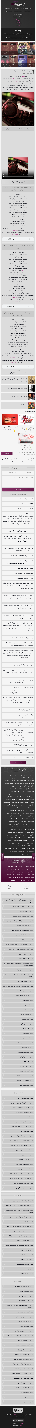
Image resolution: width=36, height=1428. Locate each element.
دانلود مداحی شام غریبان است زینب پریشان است (20, 1217)
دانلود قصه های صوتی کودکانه (25, 1081)
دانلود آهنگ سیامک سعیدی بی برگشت (23, 1108)
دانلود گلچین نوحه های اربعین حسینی (23, 1201)
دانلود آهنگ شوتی (28, 1033)
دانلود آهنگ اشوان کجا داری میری (24, 1287)
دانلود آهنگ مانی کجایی (26, 1291)
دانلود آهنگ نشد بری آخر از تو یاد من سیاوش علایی (19, 944)
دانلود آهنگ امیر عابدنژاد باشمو (24, 1345)
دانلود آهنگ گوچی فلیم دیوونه (24, 996)
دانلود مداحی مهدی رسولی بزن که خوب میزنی (21, 1141)
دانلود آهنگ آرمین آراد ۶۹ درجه (25, 991)
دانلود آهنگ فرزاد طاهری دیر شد (24, 1112)
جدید (17, 81)
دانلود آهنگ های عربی (27, 1048)
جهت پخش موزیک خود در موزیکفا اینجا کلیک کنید (18, 38)
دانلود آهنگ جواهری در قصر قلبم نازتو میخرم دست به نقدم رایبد (19, 976)
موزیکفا (18, 3)
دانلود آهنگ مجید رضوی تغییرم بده (23, 1150)
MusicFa (17, 30)
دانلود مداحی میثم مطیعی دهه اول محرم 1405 (21, 1236)
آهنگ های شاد (31, 460)
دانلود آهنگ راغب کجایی (26, 1326)
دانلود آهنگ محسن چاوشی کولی (24, 1164)
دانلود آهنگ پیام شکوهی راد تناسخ (23, 1169)
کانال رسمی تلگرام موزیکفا (18, 182)
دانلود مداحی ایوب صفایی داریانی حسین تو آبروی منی (19, 1206)
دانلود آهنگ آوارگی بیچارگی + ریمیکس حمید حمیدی (19, 921)
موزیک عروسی (29, 1397)
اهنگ (12, 79)
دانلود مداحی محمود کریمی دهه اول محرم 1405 (20, 1231)
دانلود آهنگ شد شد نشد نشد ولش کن (22, 71)
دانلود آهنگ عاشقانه (27, 1019)
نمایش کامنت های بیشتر (18, 762)
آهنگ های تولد (22, 460)
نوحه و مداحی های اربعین (26, 1260)
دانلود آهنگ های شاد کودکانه (25, 1076)
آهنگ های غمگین (14, 460)
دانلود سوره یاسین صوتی (26, 1274)
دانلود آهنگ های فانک (27, 1131)
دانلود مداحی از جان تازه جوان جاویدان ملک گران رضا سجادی (19, 1211)
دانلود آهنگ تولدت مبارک (26, 1005)
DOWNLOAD (15, 230)
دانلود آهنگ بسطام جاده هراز (25, 1340)
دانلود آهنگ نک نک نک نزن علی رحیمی (23, 935)
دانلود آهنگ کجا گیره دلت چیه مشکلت (23, 916)
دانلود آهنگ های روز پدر (26, 1085)
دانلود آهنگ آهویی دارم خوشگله (24, 1383)
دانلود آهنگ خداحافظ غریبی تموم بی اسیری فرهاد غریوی (18, 986)
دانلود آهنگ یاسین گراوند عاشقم (24, 1355)
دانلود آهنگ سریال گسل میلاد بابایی (23, 1378)
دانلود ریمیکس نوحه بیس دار (25, 1255)
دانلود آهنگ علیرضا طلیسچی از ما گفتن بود (21, 1136)
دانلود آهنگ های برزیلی (26, 1071)
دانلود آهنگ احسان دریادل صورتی (24, 1388)
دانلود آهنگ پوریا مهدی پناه (25, 954)
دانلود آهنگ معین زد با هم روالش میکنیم (22, 1145)
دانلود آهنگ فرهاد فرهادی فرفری (24, 1301)
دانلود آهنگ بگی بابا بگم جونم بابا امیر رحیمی (21, 949)
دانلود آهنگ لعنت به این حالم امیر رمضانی (22, 1374)
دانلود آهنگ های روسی (26, 1062)
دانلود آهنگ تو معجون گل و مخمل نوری (22, 930)
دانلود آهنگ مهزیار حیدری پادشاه (24, 1350)
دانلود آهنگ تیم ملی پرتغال (25, 959)
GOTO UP (19, 1410)
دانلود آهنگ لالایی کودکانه (26, 1038)
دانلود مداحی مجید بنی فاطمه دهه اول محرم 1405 (20, 1226)
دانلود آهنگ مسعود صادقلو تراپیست (23, 1188)
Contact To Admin (18, 1420)
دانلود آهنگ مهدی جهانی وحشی (24, 1317)
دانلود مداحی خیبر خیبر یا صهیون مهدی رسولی (21, 1178)
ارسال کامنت (18, 490)
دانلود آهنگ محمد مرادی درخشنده (24, 970)
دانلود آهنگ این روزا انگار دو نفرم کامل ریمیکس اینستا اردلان (18, 901)
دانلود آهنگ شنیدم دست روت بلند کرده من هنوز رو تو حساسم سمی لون (18, 964)
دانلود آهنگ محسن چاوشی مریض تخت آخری (21, 1174)
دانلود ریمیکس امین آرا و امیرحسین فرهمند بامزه (20, 1364)
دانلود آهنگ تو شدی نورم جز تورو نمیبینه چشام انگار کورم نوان (19, 1306)
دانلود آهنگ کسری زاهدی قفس (24, 1122)
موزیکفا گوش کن (6, 454)
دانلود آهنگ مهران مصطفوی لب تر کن (23, 907)
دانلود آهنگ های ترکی (27, 1024)
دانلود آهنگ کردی (28, 1010)
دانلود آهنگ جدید (28, 1402)
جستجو (19, 25)
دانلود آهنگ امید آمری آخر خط (25, 911)
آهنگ (24, 73)
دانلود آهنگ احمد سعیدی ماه (25, 1312)
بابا (23, 271)
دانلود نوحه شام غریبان (27, 1222)
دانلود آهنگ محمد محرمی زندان (25, 1117)
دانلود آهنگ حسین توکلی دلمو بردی (23, 1359)
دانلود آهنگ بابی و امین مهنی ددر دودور (22, 1103)
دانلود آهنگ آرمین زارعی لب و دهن (24, 1155)
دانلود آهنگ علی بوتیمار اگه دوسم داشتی (22, 1127)
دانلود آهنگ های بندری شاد (25, 1043)
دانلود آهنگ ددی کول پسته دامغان (23, 1369)
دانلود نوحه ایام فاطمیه (27, 1014)
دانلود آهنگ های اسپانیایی (25, 1052)
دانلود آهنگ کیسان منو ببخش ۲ (24, 1322)
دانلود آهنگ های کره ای (26, 1057)
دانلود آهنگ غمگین (27, 1000)
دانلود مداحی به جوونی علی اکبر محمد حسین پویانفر (19, 1245)
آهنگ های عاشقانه (5, 460)
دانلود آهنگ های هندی (26, 1066)
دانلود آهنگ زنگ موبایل (26, 1029)
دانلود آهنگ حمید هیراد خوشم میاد (23, 1183)
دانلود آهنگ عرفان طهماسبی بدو (24, 1160)
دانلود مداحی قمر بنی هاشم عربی (24, 1241)
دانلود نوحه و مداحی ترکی (26, 1250)
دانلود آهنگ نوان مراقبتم (26, 1296)
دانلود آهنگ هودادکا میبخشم (25, 926)
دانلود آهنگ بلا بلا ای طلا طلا (25, 981)
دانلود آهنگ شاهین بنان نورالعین (24, 1331)
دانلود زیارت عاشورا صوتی (26, 1269)
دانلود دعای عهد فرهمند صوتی (25, 1264)
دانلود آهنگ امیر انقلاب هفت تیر (24, 940)
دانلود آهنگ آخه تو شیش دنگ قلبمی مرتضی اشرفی (19, 1336)
